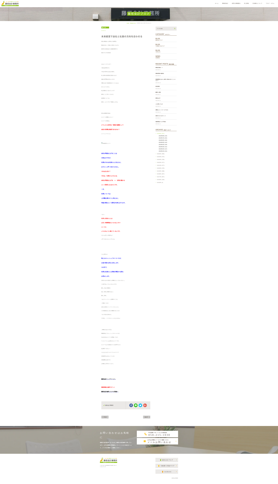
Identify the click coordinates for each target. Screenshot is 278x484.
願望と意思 (158, 92)
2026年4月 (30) (163, 144)
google (145, 405)
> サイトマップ (103, 466)
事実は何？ (158, 98)
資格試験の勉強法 (160, 73)
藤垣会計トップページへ (108, 379)
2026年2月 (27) (163, 148)
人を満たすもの (159, 104)
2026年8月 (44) (163, 135)
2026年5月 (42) (163, 142)
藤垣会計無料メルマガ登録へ (109, 391)
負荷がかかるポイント (161, 115)
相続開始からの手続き (161, 121)
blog (104, 27)
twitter (140, 405)
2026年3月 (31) (163, 146)
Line (136, 405)
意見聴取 (158, 86)
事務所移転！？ (159, 67)
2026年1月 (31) (163, 151)
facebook (131, 405)
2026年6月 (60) (163, 140)
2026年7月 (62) (163, 137)
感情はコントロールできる (162, 109)
